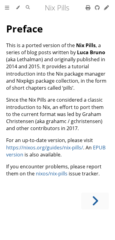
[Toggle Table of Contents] (7, 7)
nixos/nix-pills (51, 173)
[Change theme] (18, 7)
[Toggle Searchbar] (28, 7)
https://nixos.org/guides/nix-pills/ (44, 147)
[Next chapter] (95, 201)
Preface (24, 28)
